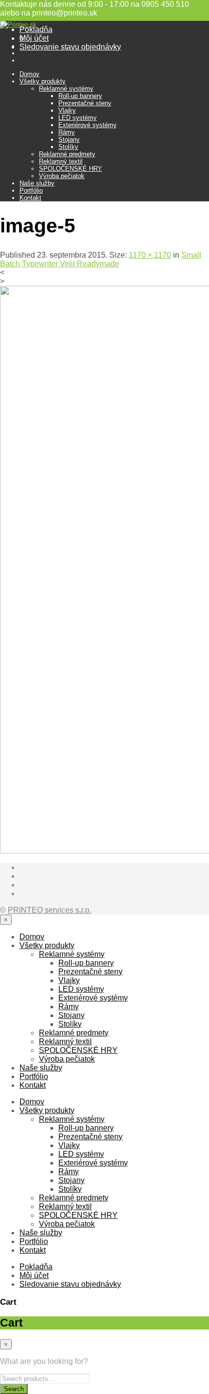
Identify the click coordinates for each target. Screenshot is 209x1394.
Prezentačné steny (84, 103)
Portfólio (31, 190)
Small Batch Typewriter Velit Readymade (100, 259)
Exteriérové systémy (87, 125)
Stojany (69, 139)
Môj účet (34, 38)
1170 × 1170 (150, 255)
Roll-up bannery (80, 95)
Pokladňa (35, 29)
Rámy (66, 132)
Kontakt (30, 197)
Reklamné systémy (66, 88)
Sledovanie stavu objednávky (70, 47)
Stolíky (68, 146)
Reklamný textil (61, 161)
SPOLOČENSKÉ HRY (70, 168)
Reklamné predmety (67, 154)
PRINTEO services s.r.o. (49, 910)
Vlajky (67, 110)
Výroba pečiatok (62, 176)
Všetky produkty (42, 81)
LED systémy (77, 117)
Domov (29, 74)
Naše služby (36, 183)
